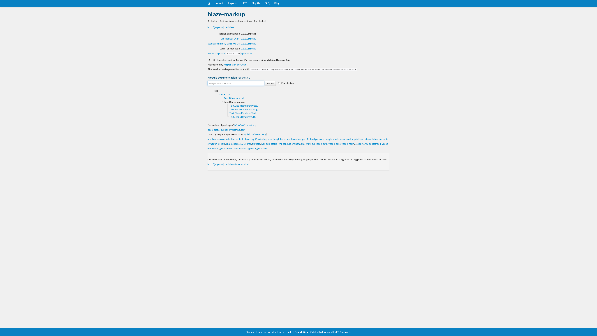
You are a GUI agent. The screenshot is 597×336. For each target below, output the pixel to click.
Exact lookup (287, 83)
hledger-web (317, 139)
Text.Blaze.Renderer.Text (242, 113)
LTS (245, 3)
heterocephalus (288, 139)
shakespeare (233, 143)
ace (209, 139)
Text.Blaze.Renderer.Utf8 (242, 116)
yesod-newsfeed (229, 148)
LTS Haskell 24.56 (230, 38)
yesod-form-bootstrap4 (368, 143)
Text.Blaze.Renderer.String (243, 109)
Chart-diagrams (263, 139)
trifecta (256, 143)
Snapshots (233, 3)
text (243, 129)
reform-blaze (371, 139)
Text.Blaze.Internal (234, 98)
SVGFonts (246, 143)
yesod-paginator (247, 148)
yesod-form (348, 143)
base (210, 129)
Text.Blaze (224, 94)
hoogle (328, 139)
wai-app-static (269, 143)
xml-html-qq (308, 143)
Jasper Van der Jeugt (236, 64)
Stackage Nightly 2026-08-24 (224, 43)
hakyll (276, 139)
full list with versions (244, 125)
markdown (339, 139)
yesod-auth (322, 143)
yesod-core (335, 143)
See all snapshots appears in (230, 53)
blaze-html (237, 139)
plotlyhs (358, 139)
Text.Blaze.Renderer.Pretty (243, 105)
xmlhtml (296, 143)
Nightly (256, 3)
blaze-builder (221, 129)
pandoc (350, 139)
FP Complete (343, 331)
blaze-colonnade (221, 139)
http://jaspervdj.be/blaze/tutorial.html (228, 164)
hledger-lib (303, 139)
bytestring (234, 129)
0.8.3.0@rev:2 (248, 38)
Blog (276, 3)
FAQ (267, 3)
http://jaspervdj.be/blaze (221, 27)
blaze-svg (249, 139)
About (219, 3)
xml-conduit (284, 143)
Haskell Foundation (297, 331)
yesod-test (262, 148)
